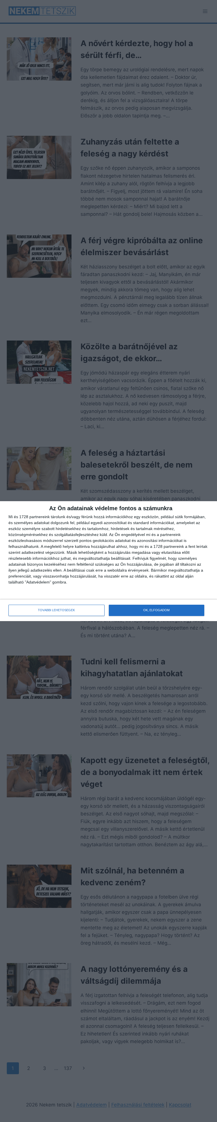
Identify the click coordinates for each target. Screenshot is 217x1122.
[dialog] (108, 561)
